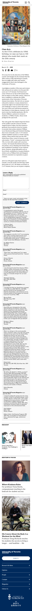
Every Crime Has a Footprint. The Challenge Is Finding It (10, 447)
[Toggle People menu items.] (29, 574)
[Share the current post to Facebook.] (5, 70)
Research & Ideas (7, 565)
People (4, 575)
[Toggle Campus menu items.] (29, 579)
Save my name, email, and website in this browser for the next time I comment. (15, 199)
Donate (16, 558)
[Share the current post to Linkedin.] (8, 70)
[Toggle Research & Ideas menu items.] (29, 565)
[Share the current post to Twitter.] (3, 70)
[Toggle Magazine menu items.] (29, 584)
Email (5, 194)
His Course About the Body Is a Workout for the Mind (15, 535)
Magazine (5, 584)
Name (5, 190)
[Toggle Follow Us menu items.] (29, 588)
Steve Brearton (9, 61)
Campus (4, 579)
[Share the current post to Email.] (12, 70)
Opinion (4, 570)
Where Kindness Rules (11, 484)
